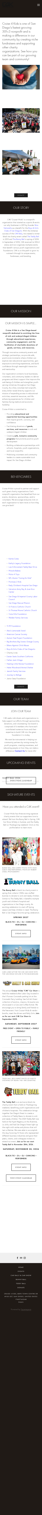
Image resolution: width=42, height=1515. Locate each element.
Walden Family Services (18, 618)
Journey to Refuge (14, 675)
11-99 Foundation (14, 626)
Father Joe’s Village (15, 660)
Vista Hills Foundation (18, 614)
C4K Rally (19, 234)
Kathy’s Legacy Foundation (20, 563)
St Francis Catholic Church (20, 607)
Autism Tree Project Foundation (19, 638)
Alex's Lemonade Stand (16, 631)
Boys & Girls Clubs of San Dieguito (21, 649)
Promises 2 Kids (15, 582)
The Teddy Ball (33, 236)
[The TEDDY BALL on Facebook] (17, 1258)
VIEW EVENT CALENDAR (21, 781)
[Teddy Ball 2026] (20, 774)
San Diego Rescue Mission (19, 603)
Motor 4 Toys (14, 574)
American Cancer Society (17, 634)
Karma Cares (14, 559)
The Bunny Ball (19, 239)
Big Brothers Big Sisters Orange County (23, 642)
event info (21, 1040)
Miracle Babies (14, 571)
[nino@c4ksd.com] (21, 1258)
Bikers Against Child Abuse (18, 645)
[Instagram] (25, 1258)
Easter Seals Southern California (20, 656)
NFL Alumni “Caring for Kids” (20, 578)
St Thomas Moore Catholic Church (23, 610)
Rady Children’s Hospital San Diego (23, 585)
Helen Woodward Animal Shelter (20, 667)
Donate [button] (21, 195)
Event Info (21, 934)
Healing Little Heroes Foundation (20, 664)
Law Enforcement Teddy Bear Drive (23, 567)
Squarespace (26, 1309)
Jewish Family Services (16, 671)
